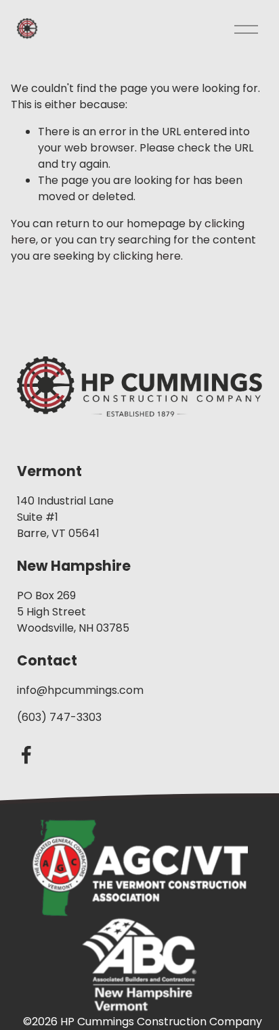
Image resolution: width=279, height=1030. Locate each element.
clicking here (147, 256)
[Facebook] (26, 754)
